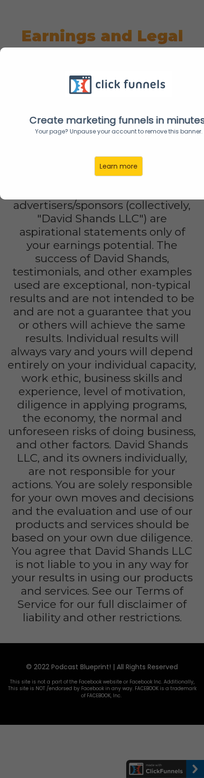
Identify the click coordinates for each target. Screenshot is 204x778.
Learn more (119, 166)
